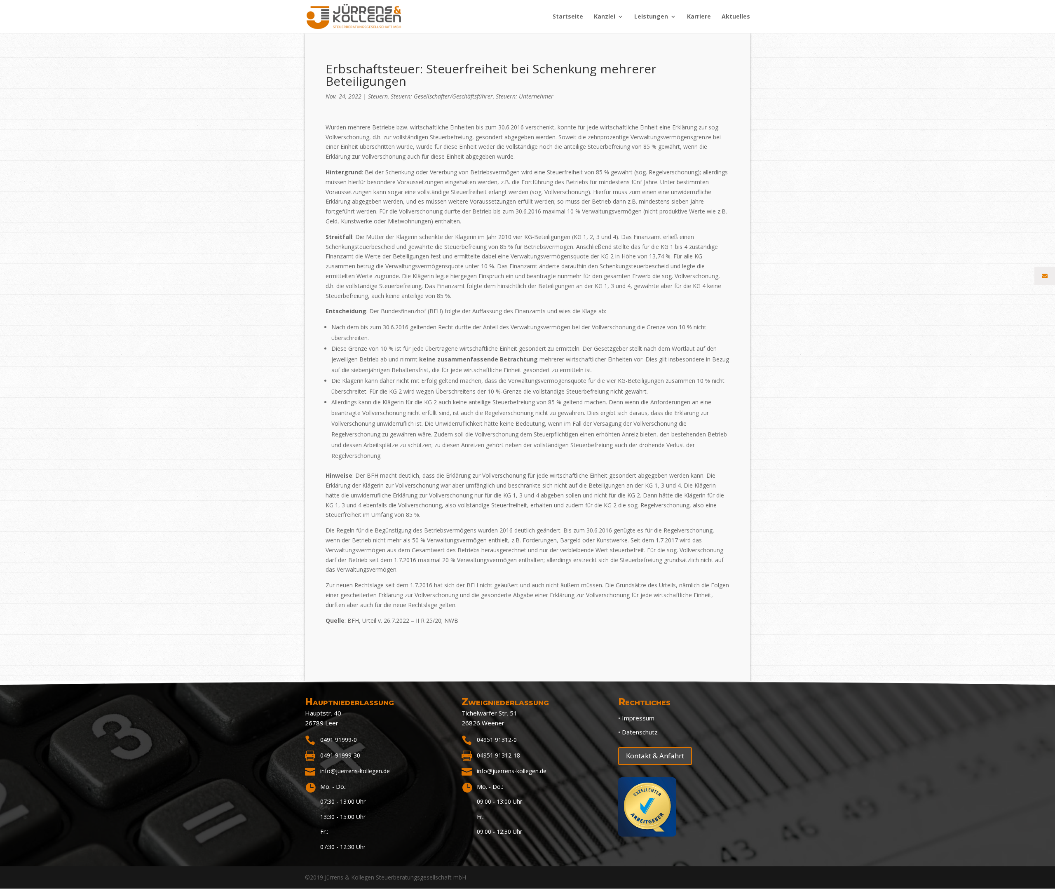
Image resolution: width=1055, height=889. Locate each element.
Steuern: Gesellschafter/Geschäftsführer (442, 96)
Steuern (378, 96)
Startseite (568, 17)
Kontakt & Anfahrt (655, 755)
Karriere (699, 17)
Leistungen (651, 17)
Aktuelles (736, 17)
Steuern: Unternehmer (524, 96)
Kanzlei (604, 17)
